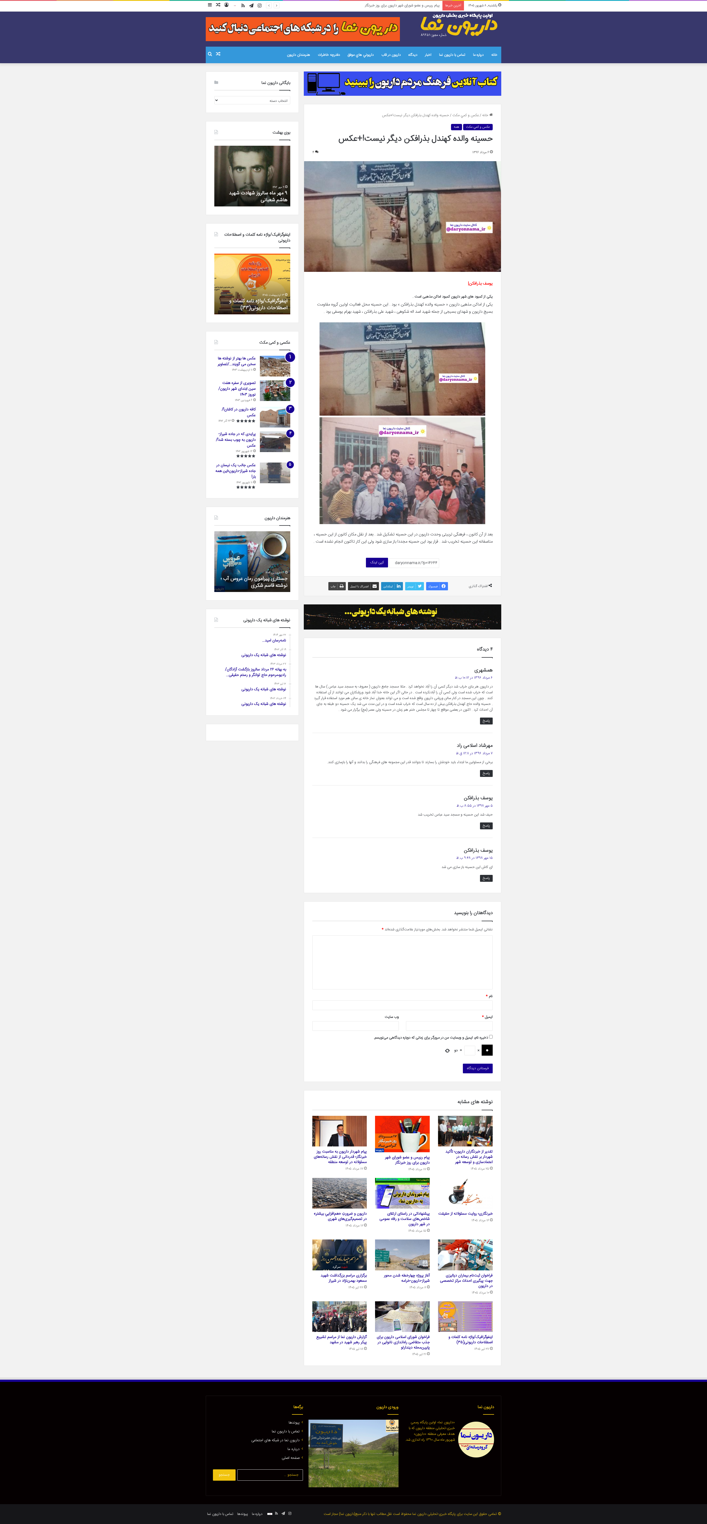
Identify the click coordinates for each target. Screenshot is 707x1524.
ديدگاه (412, 55)
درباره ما (478, 55)
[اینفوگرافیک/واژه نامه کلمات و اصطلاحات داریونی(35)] (465, 1316)
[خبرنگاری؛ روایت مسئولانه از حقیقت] (465, 1193)
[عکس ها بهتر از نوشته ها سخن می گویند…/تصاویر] (275, 366)
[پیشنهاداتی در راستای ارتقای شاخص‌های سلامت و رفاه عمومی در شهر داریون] (402, 1193)
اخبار (428, 55)
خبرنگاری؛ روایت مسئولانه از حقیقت (465, 1213)
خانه (494, 55)
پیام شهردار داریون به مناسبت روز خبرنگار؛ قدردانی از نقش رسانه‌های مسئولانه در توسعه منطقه (373, 5)
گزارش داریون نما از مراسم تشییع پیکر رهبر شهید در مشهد (341, 1340)
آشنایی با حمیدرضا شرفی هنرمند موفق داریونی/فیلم (255, 582)
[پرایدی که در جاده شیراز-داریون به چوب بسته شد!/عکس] (275, 441)
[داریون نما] (459, 25)
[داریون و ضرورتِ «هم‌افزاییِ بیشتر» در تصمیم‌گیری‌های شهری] (339, 1193)
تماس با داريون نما (452, 55)
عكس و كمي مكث (465, 115)
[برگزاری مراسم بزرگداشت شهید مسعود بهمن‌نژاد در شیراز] (339, 1254)
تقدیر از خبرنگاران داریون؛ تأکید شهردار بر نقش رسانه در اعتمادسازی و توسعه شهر (469, 1156)
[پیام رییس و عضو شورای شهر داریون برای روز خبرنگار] (402, 1134)
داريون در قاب (391, 55)
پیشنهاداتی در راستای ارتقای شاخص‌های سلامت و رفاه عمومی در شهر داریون (404, 1219)
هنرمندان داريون (298, 55)
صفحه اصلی (291, 1458)
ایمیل (487, 1017)
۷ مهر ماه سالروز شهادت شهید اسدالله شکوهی (258, 196)
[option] (252, 176)
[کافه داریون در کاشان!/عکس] (275, 417)
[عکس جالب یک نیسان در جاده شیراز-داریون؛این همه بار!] (275, 473)
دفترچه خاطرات (329, 55)
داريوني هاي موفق (361, 55)
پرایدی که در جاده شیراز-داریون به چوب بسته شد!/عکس (236, 440)
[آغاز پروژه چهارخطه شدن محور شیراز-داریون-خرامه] (402, 1254)
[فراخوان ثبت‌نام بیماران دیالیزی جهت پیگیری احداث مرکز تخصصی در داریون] (465, 1254)
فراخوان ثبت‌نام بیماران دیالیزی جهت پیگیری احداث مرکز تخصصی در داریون (466, 1280)
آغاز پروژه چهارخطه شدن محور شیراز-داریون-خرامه (407, 1278)
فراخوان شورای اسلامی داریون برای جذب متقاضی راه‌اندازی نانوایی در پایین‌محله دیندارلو (403, 1342)
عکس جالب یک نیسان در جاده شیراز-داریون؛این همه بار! (235, 471)
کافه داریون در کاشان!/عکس (239, 412)
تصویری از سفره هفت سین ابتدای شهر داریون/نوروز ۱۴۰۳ (237, 389)
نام (489, 996)
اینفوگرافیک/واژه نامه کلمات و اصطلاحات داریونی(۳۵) (471, 1340)
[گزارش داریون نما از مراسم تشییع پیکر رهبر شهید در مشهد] (339, 1316)
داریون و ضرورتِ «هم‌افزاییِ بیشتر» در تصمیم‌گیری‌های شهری (340, 1216)
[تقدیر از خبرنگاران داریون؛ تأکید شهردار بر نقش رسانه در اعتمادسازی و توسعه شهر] (465, 1131)
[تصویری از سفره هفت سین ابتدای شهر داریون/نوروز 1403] (275, 390)
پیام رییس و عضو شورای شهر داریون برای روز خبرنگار (407, 1160)
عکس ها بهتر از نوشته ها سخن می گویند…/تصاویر (237, 361)
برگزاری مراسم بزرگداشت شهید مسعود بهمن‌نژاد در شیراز (344, 1278)
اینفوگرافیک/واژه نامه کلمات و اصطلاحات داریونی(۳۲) (258, 304)
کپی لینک (377, 562)
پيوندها (294, 1423)
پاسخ (486, 721)
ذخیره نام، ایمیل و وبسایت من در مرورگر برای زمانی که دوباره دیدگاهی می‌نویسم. (431, 1038)
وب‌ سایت (392, 1017)
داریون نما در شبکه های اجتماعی (275, 1440)
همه (456, 127)
